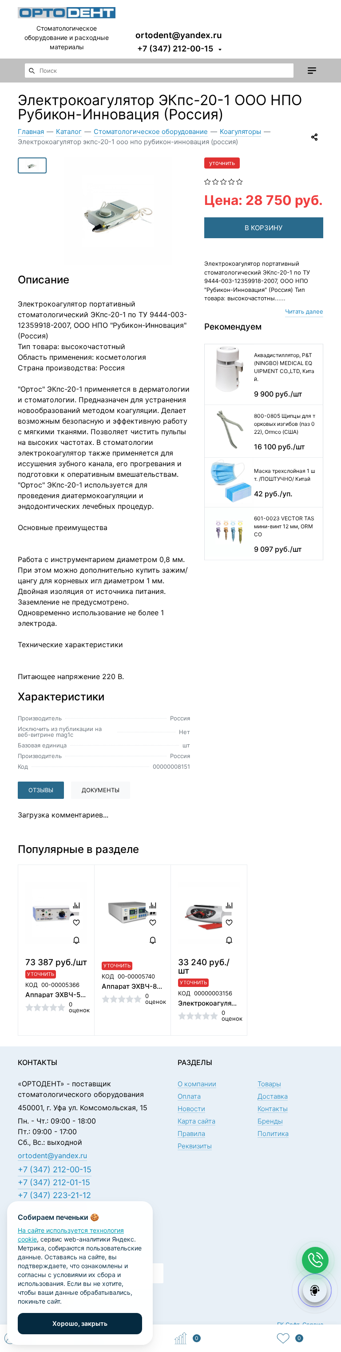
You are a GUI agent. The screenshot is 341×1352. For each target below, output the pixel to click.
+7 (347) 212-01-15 (54, 1182)
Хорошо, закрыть (79, 1323)
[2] (215, 181)
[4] (231, 181)
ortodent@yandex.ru (178, 34)
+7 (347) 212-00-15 (175, 48)
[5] (239, 181)
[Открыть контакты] (315, 1260)
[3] (223, 181)
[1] (207, 181)
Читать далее (304, 311)
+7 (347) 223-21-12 (54, 1195)
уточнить (222, 162)
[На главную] (66, 12)
